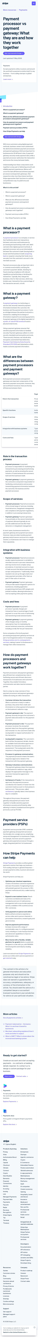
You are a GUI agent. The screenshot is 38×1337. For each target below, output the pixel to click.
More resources (9, 10)
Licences (6, 1296)
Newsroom (24, 1276)
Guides (5, 1270)
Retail (22, 1217)
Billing (5, 1160)
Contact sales (21, 1076)
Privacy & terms (8, 1286)
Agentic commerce (27, 1157)
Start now (8, 1076)
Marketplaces (25, 1176)
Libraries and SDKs (27, 1258)
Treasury (6, 1223)
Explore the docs (9, 1124)
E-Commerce (25, 1162)
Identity (5, 1186)
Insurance (24, 1199)
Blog (4, 1276)
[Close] (34, 1327)
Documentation (26, 1247)
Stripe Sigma (7, 1215)
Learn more (7, 79)
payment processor (11, 238)
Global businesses (27, 1170)
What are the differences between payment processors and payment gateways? (18, 118)
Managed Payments (10, 1197)
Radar (5, 1207)
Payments (23, 10)
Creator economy (26, 1189)
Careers (23, 1273)
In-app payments (26, 1173)
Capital (5, 1162)
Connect (6, 1170)
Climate (5, 1168)
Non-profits (24, 1207)
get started (7, 958)
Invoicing (6, 1189)
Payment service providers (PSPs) (15, 128)
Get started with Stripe (13, 53)
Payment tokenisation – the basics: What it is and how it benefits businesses (18, 1026)
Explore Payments (9, 1101)
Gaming (23, 1192)
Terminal (6, 1220)
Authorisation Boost (10, 1157)
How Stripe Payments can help (14, 131)
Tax (4, 1218)
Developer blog (26, 1263)
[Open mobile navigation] (34, 3)
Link (4, 1194)
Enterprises (24, 1152)
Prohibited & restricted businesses (7, 1291)
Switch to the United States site (14, 1332)
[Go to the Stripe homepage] (5, 1141)
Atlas (5, 1154)
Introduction (7, 106)
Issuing (5, 1191)
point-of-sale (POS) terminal (14, 321)
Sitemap (6, 1299)
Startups (24, 1154)
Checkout (6, 1165)
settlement (9, 791)
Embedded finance (27, 1165)
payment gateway (10, 303)
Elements (6, 1178)
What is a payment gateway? (13, 113)
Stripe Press (25, 1278)
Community (7, 1278)
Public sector (25, 1215)
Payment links (8, 1199)
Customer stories (9, 1273)
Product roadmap (26, 1270)
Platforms (24, 1181)
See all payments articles (12, 1018)
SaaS (22, 1184)
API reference (25, 1250)
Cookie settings (8, 1301)
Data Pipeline (7, 1176)
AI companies (25, 1186)
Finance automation (27, 1168)
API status (24, 1252)
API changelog (25, 1255)
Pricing (5, 1152)
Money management (27, 1178)
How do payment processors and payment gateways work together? (18, 123)
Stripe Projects (26, 1260)
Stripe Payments (9, 863)
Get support (7, 1312)
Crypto (5, 1173)
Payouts (6, 1205)
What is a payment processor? (14, 110)
